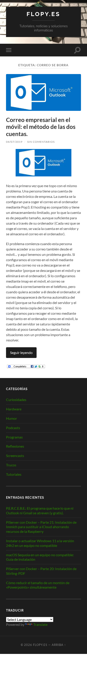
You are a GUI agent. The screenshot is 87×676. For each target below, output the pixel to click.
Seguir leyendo (21, 352)
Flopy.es (43, 13)
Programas (14, 437)
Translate (40, 624)
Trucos (11, 465)
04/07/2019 (14, 141)
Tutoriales (13, 474)
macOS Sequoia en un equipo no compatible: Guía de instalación (40, 557)
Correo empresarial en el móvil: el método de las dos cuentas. (40, 126)
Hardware (13, 409)
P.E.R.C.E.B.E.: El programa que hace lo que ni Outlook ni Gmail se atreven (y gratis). (39, 510)
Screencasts (15, 455)
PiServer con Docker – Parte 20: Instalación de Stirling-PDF (41, 570)
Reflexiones (15, 446)
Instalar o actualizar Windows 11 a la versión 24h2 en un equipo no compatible (40, 543)
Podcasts (13, 428)
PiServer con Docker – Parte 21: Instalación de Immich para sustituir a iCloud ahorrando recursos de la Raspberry (41, 527)
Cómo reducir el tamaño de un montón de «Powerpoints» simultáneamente (37, 585)
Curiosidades (16, 399)
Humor (11, 418)
